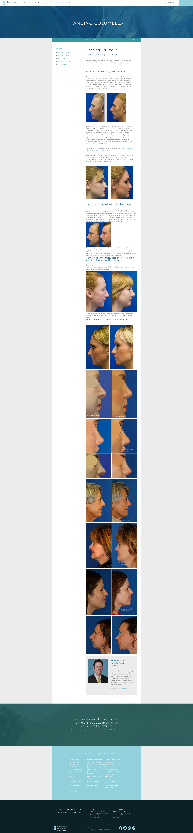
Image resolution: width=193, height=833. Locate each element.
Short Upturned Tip (75, 769)
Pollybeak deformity (94, 767)
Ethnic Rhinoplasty (75, 771)
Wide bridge (73, 764)
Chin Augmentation (112, 769)
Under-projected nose (94, 776)
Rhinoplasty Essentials (29, 2)
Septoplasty (73, 779)
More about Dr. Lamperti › (119, 688)
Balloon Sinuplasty (75, 781)
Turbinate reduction (94, 779)
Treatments (54, 2)
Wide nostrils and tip (112, 764)
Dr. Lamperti (79, 2)
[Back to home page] (11, 3)
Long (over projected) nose (96, 764)
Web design (101, 829)
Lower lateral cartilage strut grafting (112, 786)
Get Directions (94, 817)
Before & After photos (111, 729)
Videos (83, 827)
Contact (93, 827)
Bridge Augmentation (94, 759)
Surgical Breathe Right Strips (112, 782)
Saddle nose (109, 776)
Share (136, 40)
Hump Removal (74, 759)
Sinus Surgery (109, 779)
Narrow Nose (109, 774)
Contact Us (186, 3)
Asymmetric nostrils (94, 762)
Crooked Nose (74, 762)
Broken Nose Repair (94, 781)
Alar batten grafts (75, 785)
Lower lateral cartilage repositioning (77, 790)
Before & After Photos (66, 2)
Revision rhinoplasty (112, 767)
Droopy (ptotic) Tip (93, 769)
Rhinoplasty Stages (43, 2)
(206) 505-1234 (171, 3)
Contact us (74, 729)
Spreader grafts (92, 785)
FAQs (88, 827)
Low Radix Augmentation (113, 771)
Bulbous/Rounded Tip (112, 759)
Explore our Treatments (94, 40)
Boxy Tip (72, 776)
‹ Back (57, 40)
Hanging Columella (111, 762)
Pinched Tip (73, 767)
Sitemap (99, 827)
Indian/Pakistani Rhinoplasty (92, 772)
